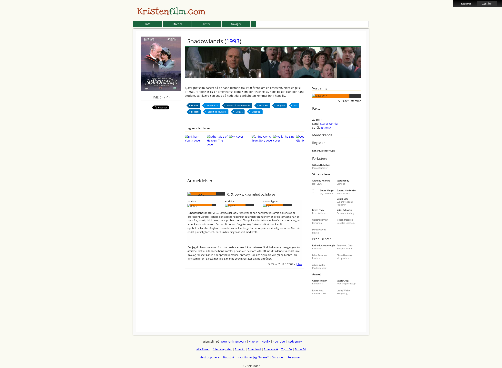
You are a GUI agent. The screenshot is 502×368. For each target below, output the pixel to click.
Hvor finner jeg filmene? (253, 357)
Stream (177, 24)
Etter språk (271, 349)
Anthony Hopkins (321, 180)
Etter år (240, 349)
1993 (233, 41)
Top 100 (286, 349)
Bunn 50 (300, 349)
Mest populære (209, 357)
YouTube (279, 341)
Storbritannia (329, 123)
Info (147, 24)
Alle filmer (203, 349)
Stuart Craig (342, 280)
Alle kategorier (222, 349)
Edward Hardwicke (346, 190)
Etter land (254, 349)
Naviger (236, 24)
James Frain (318, 209)
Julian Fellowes (344, 209)
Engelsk (326, 127)
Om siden (278, 357)
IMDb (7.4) (161, 97)
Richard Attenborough (323, 150)
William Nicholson (321, 164)
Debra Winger (327, 190)
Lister (206, 24)
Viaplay (253, 341)
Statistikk (228, 357)
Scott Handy (343, 180)
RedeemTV (295, 341)
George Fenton (319, 280)
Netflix (266, 341)
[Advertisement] (115, 90)
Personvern (295, 357)
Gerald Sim (342, 198)
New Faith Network (233, 341)
